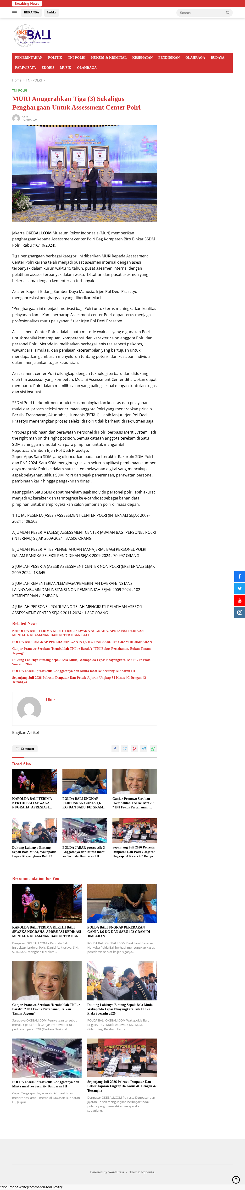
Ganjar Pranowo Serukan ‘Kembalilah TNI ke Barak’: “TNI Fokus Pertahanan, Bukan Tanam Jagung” (81, 651)
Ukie (25, 116)
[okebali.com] (32, 35)
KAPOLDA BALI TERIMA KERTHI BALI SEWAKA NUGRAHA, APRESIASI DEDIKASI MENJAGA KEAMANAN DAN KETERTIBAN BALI (78, 633)
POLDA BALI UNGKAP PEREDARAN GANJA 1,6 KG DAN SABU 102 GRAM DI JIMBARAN (82, 642)
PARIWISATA (25, 68)
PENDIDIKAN (169, 57)
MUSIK (65, 68)
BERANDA (31, 12)
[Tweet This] (124, 748)
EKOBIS (48, 68)
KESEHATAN (142, 57)
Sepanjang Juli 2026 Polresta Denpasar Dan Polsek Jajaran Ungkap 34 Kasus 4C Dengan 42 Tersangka (79, 680)
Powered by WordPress (107, 1172)
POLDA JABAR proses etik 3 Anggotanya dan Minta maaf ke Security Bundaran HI (73, 671)
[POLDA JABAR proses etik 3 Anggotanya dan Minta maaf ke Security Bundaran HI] (84, 830)
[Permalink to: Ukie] (16, 117)
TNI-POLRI (76, 57)
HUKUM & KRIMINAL (109, 57)
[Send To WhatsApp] (153, 748)
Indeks (51, 12)
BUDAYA (217, 57)
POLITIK (55, 57)
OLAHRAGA (195, 57)
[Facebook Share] (115, 748)
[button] (228, 12)
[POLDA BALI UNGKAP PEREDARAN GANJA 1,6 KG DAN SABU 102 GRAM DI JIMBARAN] (84, 781)
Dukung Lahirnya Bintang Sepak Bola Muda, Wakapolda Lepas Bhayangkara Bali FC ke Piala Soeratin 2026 (81, 662)
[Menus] (15, 13)
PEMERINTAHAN (28, 57)
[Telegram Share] (143, 748)
